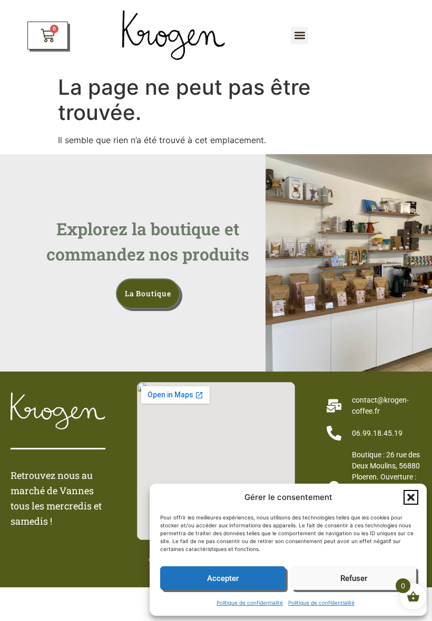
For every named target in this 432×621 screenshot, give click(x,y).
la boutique (148, 293)
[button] (411, 497)
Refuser (353, 578)
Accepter (223, 578)
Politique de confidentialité (250, 602)
